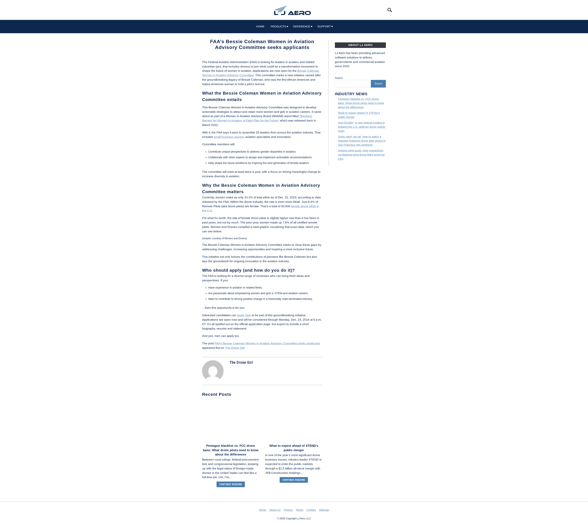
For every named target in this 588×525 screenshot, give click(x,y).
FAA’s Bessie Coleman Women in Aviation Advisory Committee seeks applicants (267, 343)
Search (339, 78)
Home (262, 510)
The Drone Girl (234, 347)
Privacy (288, 510)
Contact (311, 510)
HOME (260, 26)
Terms (299, 510)
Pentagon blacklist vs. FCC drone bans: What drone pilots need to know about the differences (230, 450)
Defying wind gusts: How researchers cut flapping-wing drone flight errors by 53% (361, 154)
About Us (275, 510)
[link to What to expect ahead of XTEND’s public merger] (293, 421)
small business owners (229, 137)
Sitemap (324, 510)
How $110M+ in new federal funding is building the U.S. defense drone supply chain (361, 127)
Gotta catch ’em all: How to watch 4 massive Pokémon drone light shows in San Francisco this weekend (362, 140)
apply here (244, 315)
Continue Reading (230, 484)
